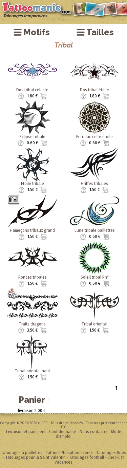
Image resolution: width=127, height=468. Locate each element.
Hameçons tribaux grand (32, 230)
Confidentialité (62, 431)
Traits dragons (32, 324)
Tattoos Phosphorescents (69, 452)
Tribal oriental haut (32, 371)
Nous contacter (94, 431)
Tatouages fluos (111, 452)
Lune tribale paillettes (95, 230)
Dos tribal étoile (94, 90)
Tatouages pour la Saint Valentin (35, 457)
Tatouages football (86, 457)
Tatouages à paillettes (21, 452)
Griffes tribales (94, 183)
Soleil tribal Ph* (95, 277)
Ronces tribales (32, 277)
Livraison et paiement (26, 431)
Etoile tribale (32, 183)
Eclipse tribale (32, 136)
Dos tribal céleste (32, 90)
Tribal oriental (94, 324)
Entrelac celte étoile (94, 136)
